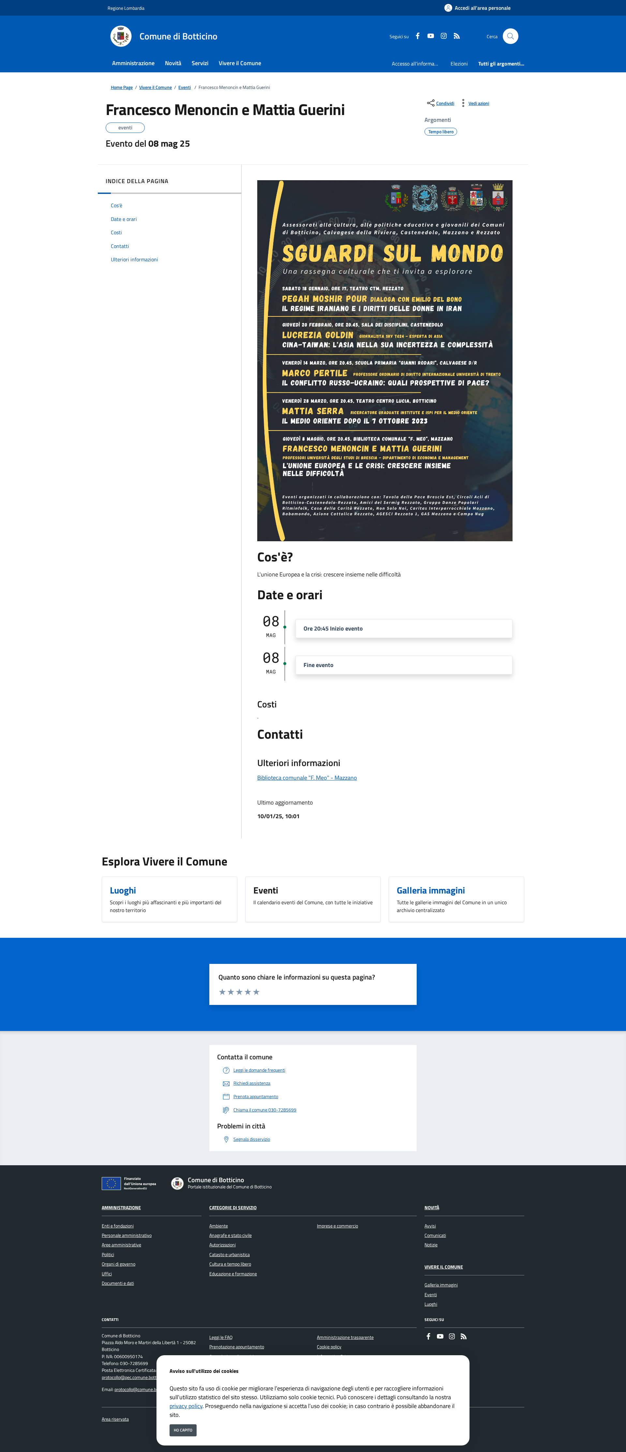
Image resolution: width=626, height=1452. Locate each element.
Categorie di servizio (233, 1207)
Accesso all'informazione (418, 63)
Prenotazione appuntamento (236, 1346)
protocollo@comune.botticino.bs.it (147, 1389)
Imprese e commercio (337, 1225)
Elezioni (459, 63)
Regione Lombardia (126, 8)
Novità (432, 1207)
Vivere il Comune (155, 87)
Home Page (122, 87)
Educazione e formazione (233, 1273)
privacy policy (186, 1405)
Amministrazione (121, 1207)
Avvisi (430, 1225)
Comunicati (435, 1235)
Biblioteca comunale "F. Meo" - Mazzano (307, 777)
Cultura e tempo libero (230, 1264)
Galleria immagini (441, 1284)
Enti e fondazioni (118, 1225)
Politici (108, 1254)
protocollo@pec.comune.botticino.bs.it (138, 1377)
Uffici (107, 1273)
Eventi (184, 87)
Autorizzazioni (222, 1244)
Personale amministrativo (127, 1235)
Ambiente (218, 1225)
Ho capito (183, 1430)
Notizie (431, 1244)
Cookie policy (329, 1346)
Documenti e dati (118, 1283)
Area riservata (115, 1419)
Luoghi (431, 1304)
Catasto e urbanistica (229, 1254)
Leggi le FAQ (220, 1337)
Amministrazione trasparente (345, 1337)
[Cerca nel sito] (510, 36)
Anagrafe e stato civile (230, 1235)
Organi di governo (118, 1264)
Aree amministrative (121, 1244)
